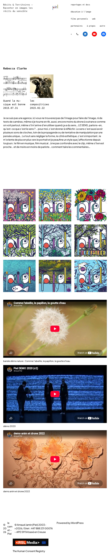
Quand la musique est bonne (14, 102)
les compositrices (39, 102)
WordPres (76, 522)
